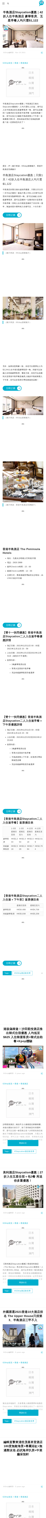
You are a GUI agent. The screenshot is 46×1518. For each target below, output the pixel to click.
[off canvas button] (3, 3)
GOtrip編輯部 (8, 52)
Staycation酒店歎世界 (24, 1151)
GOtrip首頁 (7, 63)
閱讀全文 (23, 1143)
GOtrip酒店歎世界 (23, 973)
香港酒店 (24, 63)
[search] (8, 3)
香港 (16, 63)
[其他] (41, 54)
